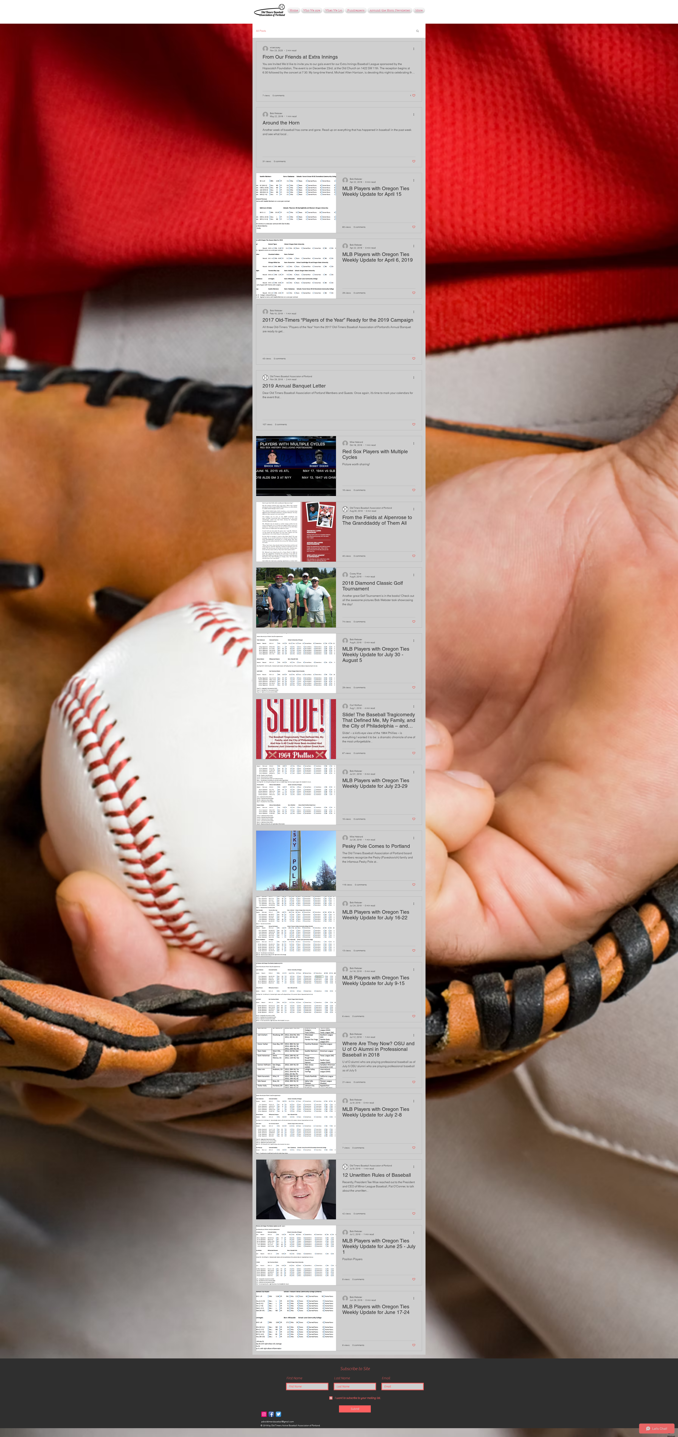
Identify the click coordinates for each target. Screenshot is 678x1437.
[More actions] (415, 49)
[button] (356, 10)
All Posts (261, 30)
